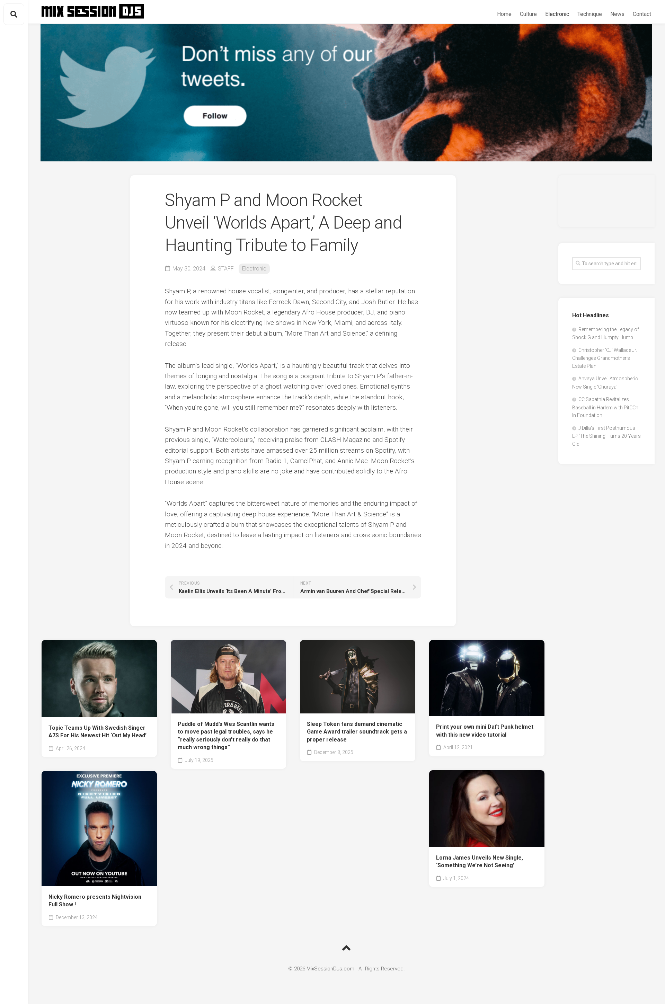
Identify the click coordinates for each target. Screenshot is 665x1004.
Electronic (557, 14)
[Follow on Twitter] (346, 92)
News (617, 14)
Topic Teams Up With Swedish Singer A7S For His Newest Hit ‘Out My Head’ (97, 732)
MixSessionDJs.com (330, 969)
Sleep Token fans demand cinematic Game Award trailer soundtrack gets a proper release (357, 732)
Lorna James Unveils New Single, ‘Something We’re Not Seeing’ (479, 861)
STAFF (226, 268)
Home (504, 14)
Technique (589, 14)
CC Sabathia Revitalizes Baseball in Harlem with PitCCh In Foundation (605, 407)
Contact (642, 14)
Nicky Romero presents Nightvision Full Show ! (94, 901)
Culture (528, 14)
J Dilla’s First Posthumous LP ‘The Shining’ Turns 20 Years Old (606, 436)
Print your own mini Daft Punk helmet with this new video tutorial (484, 730)
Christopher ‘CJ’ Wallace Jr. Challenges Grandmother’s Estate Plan (604, 358)
